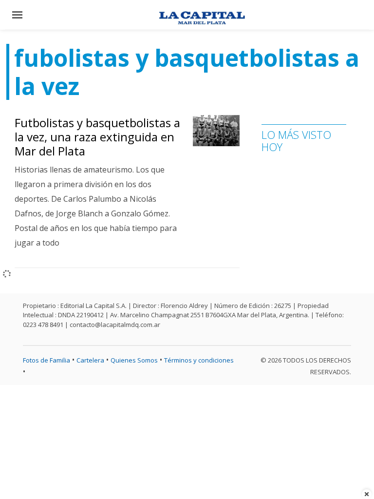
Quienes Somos (134, 360)
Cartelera (90, 360)
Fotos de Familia (46, 360)
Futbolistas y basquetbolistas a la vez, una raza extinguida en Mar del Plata (97, 137)
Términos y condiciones (199, 360)
